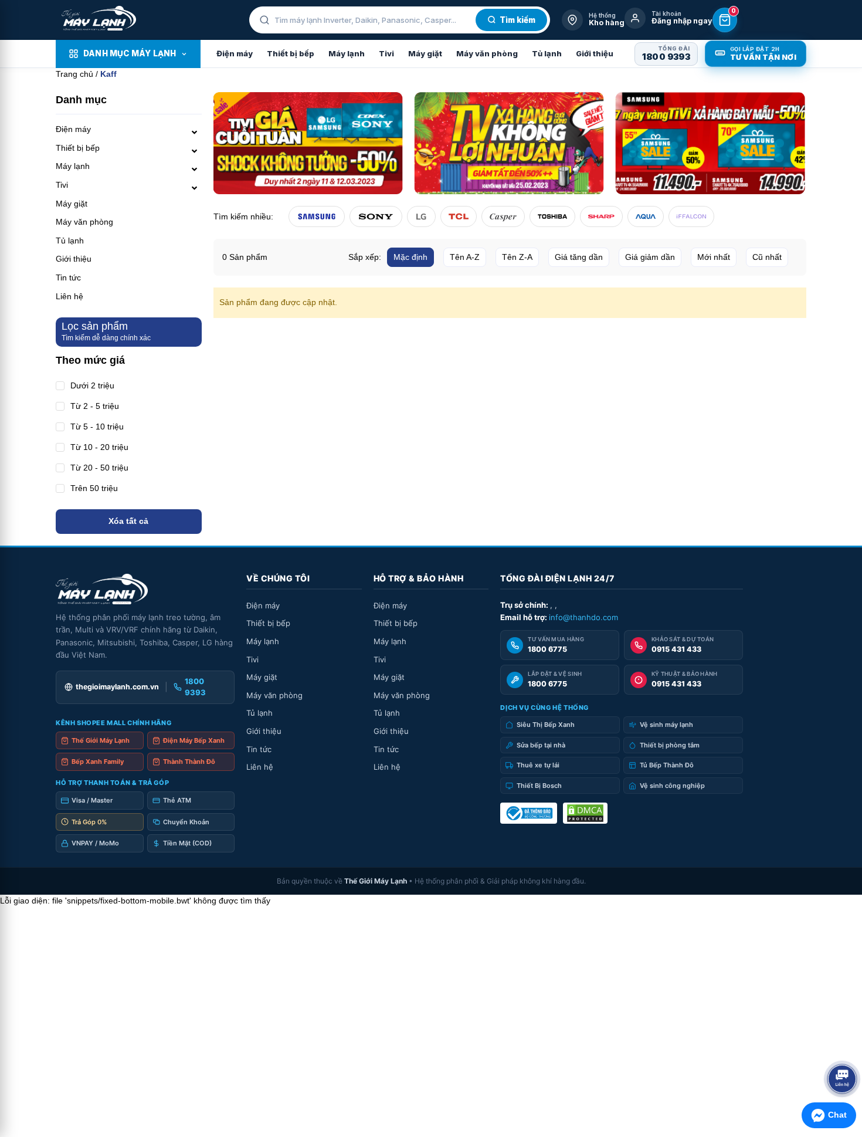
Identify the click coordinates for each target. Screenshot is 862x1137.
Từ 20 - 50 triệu (99, 467)
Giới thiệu (594, 53)
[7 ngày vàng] (710, 143)
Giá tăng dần (579, 257)
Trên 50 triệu (94, 488)
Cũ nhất (767, 257)
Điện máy (234, 53)
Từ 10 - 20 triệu (99, 447)
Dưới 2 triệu (92, 385)
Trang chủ (74, 74)
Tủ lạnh (547, 53)
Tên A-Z (465, 257)
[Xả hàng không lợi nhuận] (509, 143)
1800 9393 (666, 57)
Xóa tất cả (128, 521)
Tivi (386, 53)
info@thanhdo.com (583, 617)
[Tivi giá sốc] (308, 143)
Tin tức (68, 277)
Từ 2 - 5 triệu (94, 406)
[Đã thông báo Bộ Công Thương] (528, 813)
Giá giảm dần (650, 257)
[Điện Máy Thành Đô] (99, 18)
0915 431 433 (676, 649)
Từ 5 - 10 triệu (97, 426)
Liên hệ (69, 296)
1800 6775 (547, 649)
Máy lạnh (346, 53)
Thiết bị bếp (290, 53)
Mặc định (410, 257)
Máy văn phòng (487, 53)
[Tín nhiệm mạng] (585, 813)
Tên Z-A (517, 257)
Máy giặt (425, 53)
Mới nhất (713, 257)
